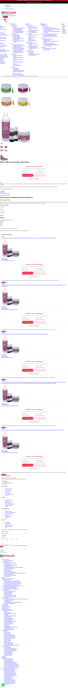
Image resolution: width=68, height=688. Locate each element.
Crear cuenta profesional (27, 175)
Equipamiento (42, 24)
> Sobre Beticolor (7, 522)
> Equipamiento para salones (9, 503)
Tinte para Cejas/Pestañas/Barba (9, 661)
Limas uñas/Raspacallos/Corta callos (10, 674)
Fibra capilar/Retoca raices (8, 651)
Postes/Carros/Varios (32, 55)
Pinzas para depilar (16, 39)
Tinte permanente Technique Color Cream (11, 666)
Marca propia (63, 28)
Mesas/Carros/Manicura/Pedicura (19, 27)
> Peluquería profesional (9, 499)
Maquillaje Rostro (16, 68)
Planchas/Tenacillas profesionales (9, 571)
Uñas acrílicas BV (21, 76)
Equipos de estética (47, 49)
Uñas (12, 43)
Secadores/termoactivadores (8, 574)
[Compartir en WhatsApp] (2, 192)
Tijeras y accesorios (7, 576)
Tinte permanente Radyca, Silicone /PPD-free (11, 665)
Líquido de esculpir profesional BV (7, 260)
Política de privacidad (5, 531)
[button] (3, 684)
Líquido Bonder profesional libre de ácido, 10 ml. (10, 309)
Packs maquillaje (4, 607)
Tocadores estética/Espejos (17, 30)
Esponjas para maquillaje (17, 73)
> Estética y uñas (7, 501)
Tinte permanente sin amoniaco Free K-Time (11, 584)
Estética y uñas (12, 24)
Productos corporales (16, 36)
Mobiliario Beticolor (5, 597)
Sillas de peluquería (47, 40)
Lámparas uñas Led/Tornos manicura (10, 673)
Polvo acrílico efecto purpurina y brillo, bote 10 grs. (10, 452)
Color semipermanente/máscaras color (8, 578)
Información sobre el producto (5, 195)
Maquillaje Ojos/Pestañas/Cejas (18, 70)
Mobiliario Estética (5, 604)
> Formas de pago (8, 492)
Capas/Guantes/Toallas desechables (49, 35)
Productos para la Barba (32, 40)
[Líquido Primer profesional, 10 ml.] (34, 343)
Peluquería (64, 30)
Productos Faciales (16, 35)
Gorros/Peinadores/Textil (48, 30)
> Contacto (6, 495)
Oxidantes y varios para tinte (8, 660)
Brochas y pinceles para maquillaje (18, 74)
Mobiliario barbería (30, 50)
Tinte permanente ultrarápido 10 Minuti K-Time (11, 667)
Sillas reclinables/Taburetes (17, 29)
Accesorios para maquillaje (8, 560)
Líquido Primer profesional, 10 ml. (7, 357)
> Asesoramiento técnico (9, 513)
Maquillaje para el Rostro (8, 593)
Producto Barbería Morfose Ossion (9, 621)
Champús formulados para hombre (10, 613)
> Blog (6, 527)
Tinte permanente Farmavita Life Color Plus (11, 664)
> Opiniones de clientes (8, 526)
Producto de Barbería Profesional (7, 610)
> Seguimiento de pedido (9, 494)
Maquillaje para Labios (8, 594)
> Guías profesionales (8, 516)
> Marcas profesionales (8, 505)
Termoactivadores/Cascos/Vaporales (50, 48)
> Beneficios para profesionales (10, 512)
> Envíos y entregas (8, 490)
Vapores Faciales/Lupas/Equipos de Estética (11, 645)
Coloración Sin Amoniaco (6, 579)
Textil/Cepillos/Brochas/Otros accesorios (11, 627)
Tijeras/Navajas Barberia (33, 46)
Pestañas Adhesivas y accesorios (18, 38)
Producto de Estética (5, 630)
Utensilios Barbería (30, 42)
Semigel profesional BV (17, 46)
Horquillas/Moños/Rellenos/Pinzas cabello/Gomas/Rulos (13, 567)
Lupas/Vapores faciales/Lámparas (18, 31)
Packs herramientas (5, 605)
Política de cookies (5, 533)
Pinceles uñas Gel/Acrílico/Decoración (17, 65)
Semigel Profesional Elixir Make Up (18, 45)
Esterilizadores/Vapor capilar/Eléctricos (10, 565)
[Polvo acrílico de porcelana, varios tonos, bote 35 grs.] (34, 392)
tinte (9, 15)
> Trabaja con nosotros (8, 525)
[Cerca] (0, 232)
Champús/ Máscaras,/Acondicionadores (10, 649)
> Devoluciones (7, 491)
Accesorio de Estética (5, 559)
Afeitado (30, 38)
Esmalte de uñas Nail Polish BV (18, 50)
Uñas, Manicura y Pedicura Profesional (11, 76)
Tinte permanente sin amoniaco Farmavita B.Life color (12, 583)
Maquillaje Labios (16, 69)
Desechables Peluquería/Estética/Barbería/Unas (49, 34)
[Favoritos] (1, 143)
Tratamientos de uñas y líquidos (18, 52)
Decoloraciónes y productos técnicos (10, 650)
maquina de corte (13, 15)
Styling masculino (31, 39)
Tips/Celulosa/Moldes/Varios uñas (10, 682)
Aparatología (44, 47)
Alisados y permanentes (8, 659)
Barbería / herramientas (64, 32)
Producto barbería (30, 34)
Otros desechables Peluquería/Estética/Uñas (51, 36)
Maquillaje (13, 66)
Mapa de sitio (4, 537)
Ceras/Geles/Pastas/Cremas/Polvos (10, 648)
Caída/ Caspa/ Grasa (7, 647)
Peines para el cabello (7, 570)
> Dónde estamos (7, 523)
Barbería (27, 24)
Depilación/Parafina (16, 37)
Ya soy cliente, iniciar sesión (40, 175)
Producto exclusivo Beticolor (8, 654)
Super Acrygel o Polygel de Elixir (18, 48)
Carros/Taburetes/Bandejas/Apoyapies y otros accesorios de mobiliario (51, 45)
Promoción (4, 656)
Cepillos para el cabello (8, 564)
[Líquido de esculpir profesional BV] (34, 247)
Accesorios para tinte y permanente (49, 27)
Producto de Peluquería (6, 646)
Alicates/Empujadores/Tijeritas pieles (10, 669)
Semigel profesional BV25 (17, 44)
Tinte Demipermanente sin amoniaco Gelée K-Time (12, 582)
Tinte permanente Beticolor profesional (10, 663)
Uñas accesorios (13, 54)
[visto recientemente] (3, 544)
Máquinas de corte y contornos (9, 568)
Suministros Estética (14, 25)
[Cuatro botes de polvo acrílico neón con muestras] (16, 110)
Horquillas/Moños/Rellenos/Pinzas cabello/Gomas (52, 29)
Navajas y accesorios (7, 569)
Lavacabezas (31, 53)
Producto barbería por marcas (31, 26)
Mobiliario (43, 37)
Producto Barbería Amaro (33, 32)
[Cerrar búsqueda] (1, 548)
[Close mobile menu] (0, 554)
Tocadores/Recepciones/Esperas (34, 54)
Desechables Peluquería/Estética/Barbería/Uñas (10, 586)
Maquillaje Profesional (5, 589)
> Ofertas (6, 506)
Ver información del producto (5, 193)
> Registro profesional (8, 511)
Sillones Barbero (31, 51)
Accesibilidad (4, 535)
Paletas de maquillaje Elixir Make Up (10, 596)
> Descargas (7, 517)
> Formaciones (7, 515)
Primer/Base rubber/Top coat (18, 51)
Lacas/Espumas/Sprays (8, 652)
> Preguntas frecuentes (8, 488)
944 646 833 (7, 5)
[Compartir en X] (0, 192)
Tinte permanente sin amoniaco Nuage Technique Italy (13, 585)
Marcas (62, 24)
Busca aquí (3, 14)
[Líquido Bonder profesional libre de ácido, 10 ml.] (34, 295)
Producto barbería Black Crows (34, 30)
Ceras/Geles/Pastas (32, 37)
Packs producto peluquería (6, 609)
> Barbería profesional (8, 502)
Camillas (14, 26)
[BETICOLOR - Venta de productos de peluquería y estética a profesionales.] (9, 13)
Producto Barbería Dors (32, 31)
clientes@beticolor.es (8, 6)
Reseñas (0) (2, 215)
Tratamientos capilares (7, 655)
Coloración (64, 29)
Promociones (4, 657)
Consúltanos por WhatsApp (34, 179)
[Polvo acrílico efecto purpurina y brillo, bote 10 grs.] (34, 439)
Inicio (2, 76)
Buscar (5, 17)
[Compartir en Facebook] (1, 192)
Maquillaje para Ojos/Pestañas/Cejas (10, 595)
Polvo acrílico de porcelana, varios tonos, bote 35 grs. (10, 405)
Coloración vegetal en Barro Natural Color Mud (11, 580)
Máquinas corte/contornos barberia (10, 615)
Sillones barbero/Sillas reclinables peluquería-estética (12, 602)
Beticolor (3, 577)
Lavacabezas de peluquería (48, 39)
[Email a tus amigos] (3, 192)
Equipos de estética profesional (18, 32)
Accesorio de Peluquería (6, 561)
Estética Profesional (14, 34)
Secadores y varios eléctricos (33, 45)
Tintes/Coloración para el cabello (7, 658)
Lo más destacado (29, 25)
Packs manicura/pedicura (6, 606)
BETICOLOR (6, 259)
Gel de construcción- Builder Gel (18, 49)
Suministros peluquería (45, 26)
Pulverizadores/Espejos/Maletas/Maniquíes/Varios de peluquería (15, 573)
